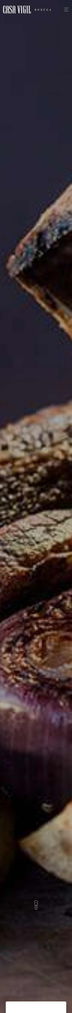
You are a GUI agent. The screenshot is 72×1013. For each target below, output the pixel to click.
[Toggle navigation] (65, 9)
